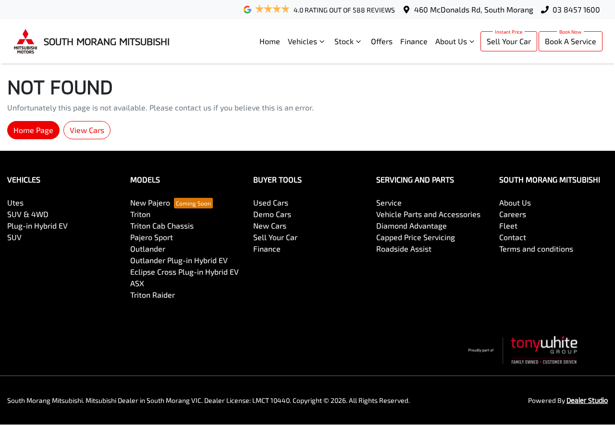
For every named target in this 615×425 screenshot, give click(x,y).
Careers (512, 214)
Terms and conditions (536, 248)
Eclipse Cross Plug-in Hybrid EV (184, 271)
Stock (344, 41)
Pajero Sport (151, 237)
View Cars (87, 129)
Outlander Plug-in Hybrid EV (179, 260)
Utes (15, 202)
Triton (140, 214)
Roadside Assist (403, 248)
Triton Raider (152, 294)
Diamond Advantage (411, 225)
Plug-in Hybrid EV (37, 225)
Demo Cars (272, 214)
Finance (414, 41)
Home (269, 41)
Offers (382, 41)
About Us (451, 41)
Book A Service (570, 41)
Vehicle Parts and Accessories (428, 214)
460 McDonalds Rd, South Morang (473, 9)
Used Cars (270, 202)
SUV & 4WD (28, 214)
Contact (512, 237)
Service (389, 202)
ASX (137, 283)
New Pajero (150, 202)
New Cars (269, 225)
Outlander (147, 248)
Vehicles (302, 41)
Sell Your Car (509, 41)
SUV (14, 237)
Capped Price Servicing (415, 237)
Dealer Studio (587, 400)
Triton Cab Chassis (162, 225)
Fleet (508, 225)
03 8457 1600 (576, 9)
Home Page (33, 129)
